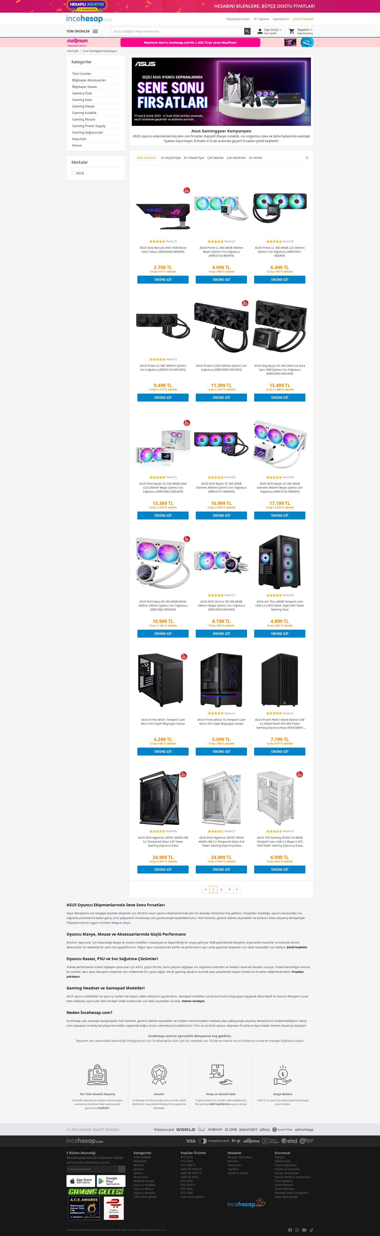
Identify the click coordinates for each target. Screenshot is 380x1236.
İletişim (280, 1157)
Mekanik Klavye (144, 1181)
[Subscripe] (121, 1169)
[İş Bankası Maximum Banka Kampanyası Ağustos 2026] (190, 42)
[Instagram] (297, 1230)
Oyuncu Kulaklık (144, 1185)
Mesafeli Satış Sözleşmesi (292, 1193)
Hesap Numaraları (287, 1173)
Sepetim (233, 1169)
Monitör (139, 1165)
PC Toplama (261, 19)
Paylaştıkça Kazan (238, 19)
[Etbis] (114, 1208)
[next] (237, 889)
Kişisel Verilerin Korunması (293, 1177)
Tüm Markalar (284, 1181)
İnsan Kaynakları (286, 1165)
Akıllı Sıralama (146, 157)
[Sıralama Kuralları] (307, 157)
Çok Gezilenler (236, 157)
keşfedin (103, 1108)
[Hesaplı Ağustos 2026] (190, 6)
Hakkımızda (282, 1161)
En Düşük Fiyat (171, 157)
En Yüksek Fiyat (194, 157)
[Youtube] (304, 1230)
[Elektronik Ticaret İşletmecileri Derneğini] (289, 1141)
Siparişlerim (281, 19)
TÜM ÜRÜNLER (78, 31)
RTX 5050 (187, 1157)
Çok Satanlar (215, 157)
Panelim (233, 1161)
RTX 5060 (187, 1161)
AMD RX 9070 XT (191, 1173)
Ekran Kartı (141, 1177)
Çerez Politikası (285, 1189)
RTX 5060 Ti (188, 1165)
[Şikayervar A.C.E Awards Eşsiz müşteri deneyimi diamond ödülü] (84, 1208)
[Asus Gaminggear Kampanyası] (221, 92)
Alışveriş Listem (238, 1173)
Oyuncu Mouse (144, 1189)
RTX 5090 (187, 1193)
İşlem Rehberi (284, 1185)
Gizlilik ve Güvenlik (287, 1169)
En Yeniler (255, 157)
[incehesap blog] (247, 1191)
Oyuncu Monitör (144, 1193)
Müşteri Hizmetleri (240, 1157)
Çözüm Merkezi (303, 19)
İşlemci (138, 1173)
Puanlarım (234, 1165)
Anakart (139, 1169)
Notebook (140, 1161)
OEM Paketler (142, 1157)
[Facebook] (290, 1230)
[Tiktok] (312, 1230)
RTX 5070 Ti (188, 1185)
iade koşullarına (219, 1104)
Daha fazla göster (145, 1197)
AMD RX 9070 (189, 1177)
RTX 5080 (187, 1189)
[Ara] (247, 31)
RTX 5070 (187, 1181)
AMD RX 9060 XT (191, 1169)
